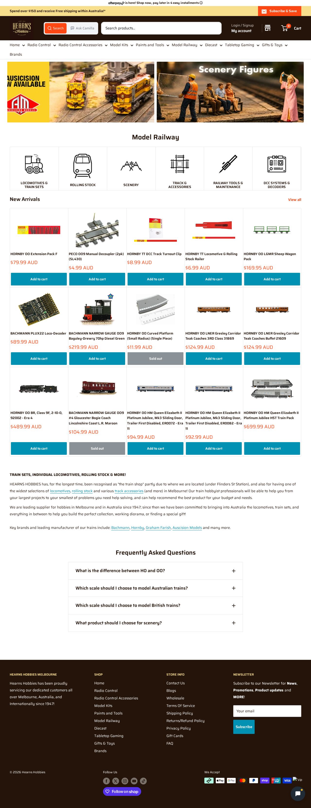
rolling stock (82, 491)
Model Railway (184, 45)
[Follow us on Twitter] (115, 781)
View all (295, 200)
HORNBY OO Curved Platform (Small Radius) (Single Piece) (150, 336)
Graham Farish (158, 528)
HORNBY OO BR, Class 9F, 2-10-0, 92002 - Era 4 (36, 415)
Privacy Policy (178, 728)
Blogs (171, 691)
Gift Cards (174, 736)
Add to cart (38, 279)
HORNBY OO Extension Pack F (33, 254)
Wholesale (175, 698)
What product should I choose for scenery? (119, 622)
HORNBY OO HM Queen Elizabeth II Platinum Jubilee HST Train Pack (271, 415)
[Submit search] (215, 28)
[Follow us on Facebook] (106, 781)
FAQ (169, 743)
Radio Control (39, 45)
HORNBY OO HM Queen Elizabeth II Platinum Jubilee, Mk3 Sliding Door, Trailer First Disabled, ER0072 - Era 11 (155, 420)
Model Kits (119, 45)
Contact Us (175, 683)
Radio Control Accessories (80, 45)
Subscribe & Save (283, 11)
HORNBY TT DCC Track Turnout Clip (154, 254)
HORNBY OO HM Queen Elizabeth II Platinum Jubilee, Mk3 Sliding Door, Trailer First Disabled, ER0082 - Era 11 (213, 420)
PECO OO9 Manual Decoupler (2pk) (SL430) (96, 256)
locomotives (60, 491)
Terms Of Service (180, 706)
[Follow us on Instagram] (124, 781)
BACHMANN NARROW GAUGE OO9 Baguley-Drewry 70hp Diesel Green (97, 336)
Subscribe (244, 727)
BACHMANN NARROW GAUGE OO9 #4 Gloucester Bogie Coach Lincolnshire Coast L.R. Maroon (96, 418)
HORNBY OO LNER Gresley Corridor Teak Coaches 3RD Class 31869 (213, 336)
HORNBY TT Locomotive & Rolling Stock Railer (211, 256)
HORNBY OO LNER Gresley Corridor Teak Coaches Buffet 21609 (271, 336)
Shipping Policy (179, 713)
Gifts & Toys (272, 45)
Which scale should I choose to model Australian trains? (132, 588)
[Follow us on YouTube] (134, 781)
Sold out (155, 358)
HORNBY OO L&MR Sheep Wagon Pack (270, 256)
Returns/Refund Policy (185, 721)
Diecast (211, 45)
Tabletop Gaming (239, 45)
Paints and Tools (150, 45)
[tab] (56, 28)
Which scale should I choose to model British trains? (128, 605)
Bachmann (120, 528)
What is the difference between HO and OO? (120, 570)
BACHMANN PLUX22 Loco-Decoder (38, 333)
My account (241, 31)
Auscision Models (187, 528)
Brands (16, 54)
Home (15, 45)
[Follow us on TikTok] (143, 781)
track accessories (129, 491)
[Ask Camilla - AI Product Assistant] (298, 794)
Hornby (137, 528)
